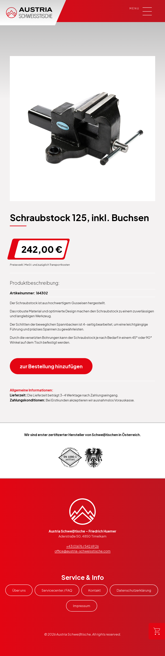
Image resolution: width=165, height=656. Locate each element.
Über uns (19, 590)
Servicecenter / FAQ (57, 590)
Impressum (81, 606)
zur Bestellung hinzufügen (51, 366)
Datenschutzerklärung (134, 590)
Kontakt (94, 590)
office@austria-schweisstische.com (83, 551)
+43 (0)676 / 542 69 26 (82, 546)
